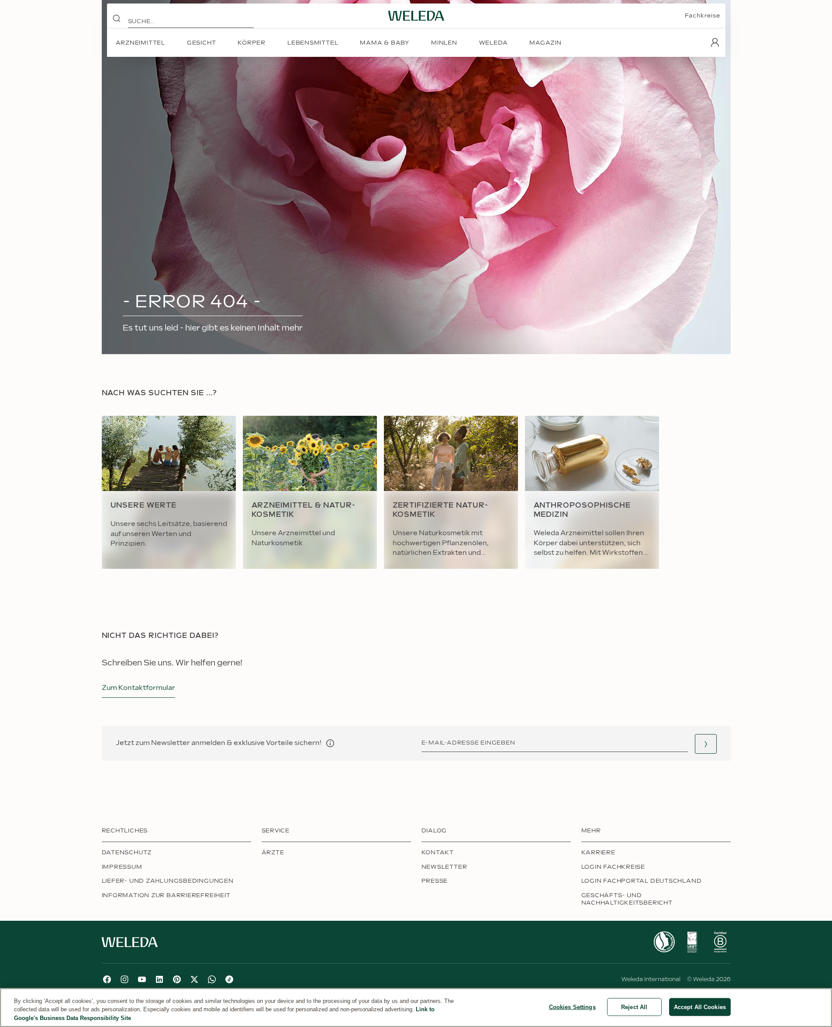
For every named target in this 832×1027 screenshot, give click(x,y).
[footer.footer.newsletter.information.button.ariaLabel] (330, 743)
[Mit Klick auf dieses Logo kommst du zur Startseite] (416, 15)
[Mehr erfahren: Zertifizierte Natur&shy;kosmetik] (451, 492)
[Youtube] (142, 979)
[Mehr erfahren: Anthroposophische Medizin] (592, 492)
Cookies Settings (572, 1006)
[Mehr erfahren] (664, 942)
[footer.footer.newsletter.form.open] (706, 744)
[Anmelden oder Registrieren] (715, 42)
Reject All (634, 1006)
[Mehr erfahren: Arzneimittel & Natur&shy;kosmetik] (310, 492)
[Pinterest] (177, 979)
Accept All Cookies (700, 1006)
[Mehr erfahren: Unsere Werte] (169, 492)
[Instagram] (124, 979)
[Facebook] (107, 979)
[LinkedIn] (159, 979)
